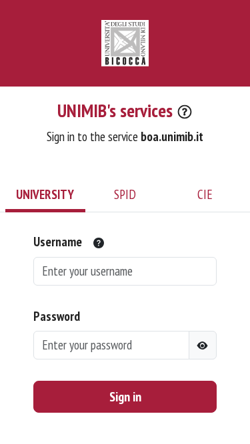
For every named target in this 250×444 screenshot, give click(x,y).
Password (56, 316)
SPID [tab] (125, 194)
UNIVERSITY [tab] (45, 194)
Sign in (125, 396)
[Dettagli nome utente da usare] (98, 243)
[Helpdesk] (185, 112)
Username (57, 241)
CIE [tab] (205, 194)
